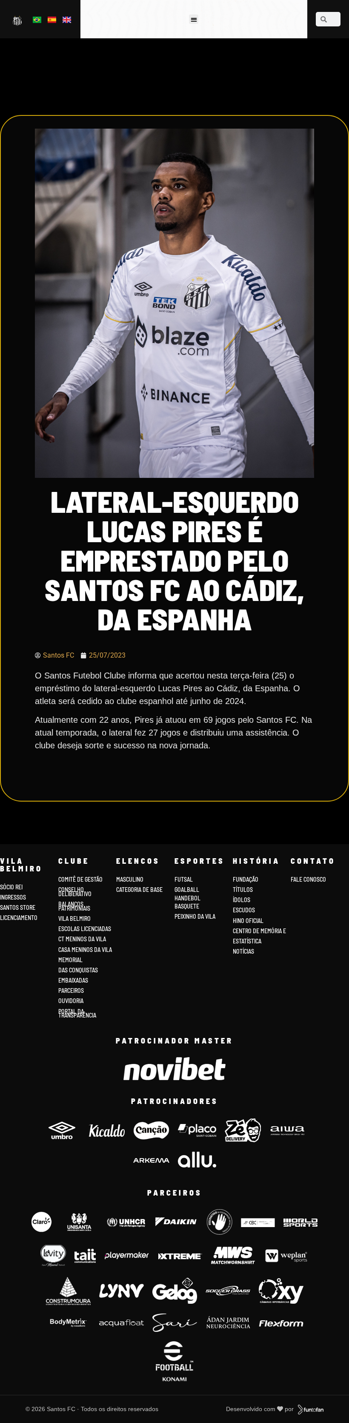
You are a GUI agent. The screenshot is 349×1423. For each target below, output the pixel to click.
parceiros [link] (71, 990)
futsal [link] (183, 879)
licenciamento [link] (18, 917)
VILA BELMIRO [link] (74, 918)
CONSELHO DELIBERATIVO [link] (75, 891)
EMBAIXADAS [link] (73, 980)
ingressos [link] (13, 897)
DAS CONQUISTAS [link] (78, 970)
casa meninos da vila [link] (85, 949)
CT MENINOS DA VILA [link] (82, 939)
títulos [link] (243, 889)
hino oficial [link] (248, 920)
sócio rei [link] (11, 887)
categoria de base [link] (140, 889)
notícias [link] (243, 951)
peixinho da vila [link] (194, 916)
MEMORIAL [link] (70, 959)
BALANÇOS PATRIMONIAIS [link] (74, 906)
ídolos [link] (241, 899)
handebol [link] (187, 898)
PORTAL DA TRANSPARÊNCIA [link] (77, 1013)
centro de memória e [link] (259, 930)
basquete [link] (186, 906)
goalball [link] (186, 889)
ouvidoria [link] (70, 1000)
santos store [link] (17, 907)
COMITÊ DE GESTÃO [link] (80, 879)
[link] (18, 20)
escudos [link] (244, 910)
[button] (194, 19)
